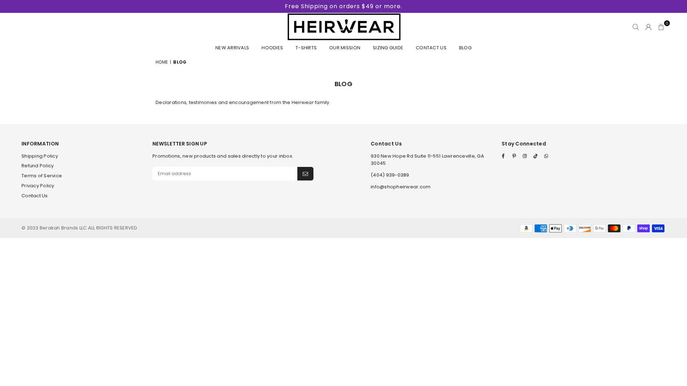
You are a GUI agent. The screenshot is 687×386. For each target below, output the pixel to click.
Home (162, 62)
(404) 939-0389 (390, 175)
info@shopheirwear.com (400, 186)
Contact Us (431, 47)
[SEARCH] (635, 26)
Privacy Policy (37, 185)
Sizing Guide (388, 47)
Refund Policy (37, 165)
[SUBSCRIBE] (305, 173)
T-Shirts (306, 47)
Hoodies (272, 47)
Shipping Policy (39, 156)
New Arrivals (232, 47)
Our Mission (344, 47)
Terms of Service (41, 175)
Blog (465, 47)
